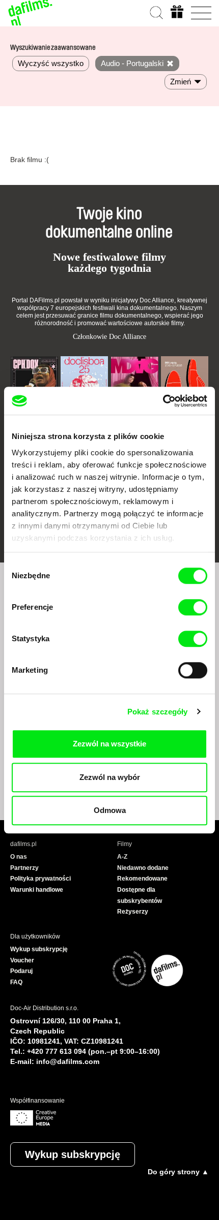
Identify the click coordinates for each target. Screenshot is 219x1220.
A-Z (122, 856)
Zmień (180, 81)
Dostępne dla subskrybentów (139, 895)
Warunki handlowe (36, 889)
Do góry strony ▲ (178, 1172)
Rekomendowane (142, 878)
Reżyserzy (132, 911)
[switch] (192, 607)
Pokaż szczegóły (157, 711)
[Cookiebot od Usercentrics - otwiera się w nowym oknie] (162, 401)
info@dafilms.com (67, 1061)
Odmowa (110, 810)
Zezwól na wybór (109, 777)
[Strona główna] (30, 12)
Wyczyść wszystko (51, 63)
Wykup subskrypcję (72, 1154)
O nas (18, 856)
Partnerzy (24, 867)
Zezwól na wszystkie (109, 743)
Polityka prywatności (40, 878)
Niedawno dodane (143, 867)
